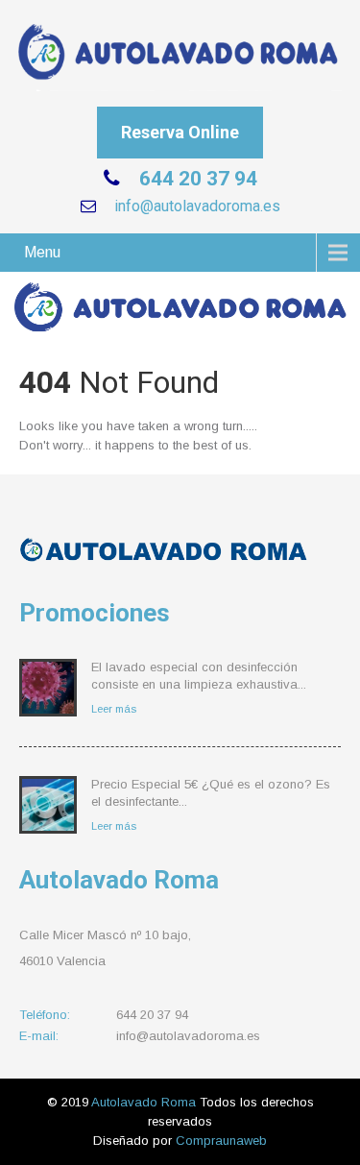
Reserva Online (180, 132)
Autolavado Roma (145, 1102)
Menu (42, 252)
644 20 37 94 (195, 178)
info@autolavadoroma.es (195, 206)
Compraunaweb (221, 1140)
